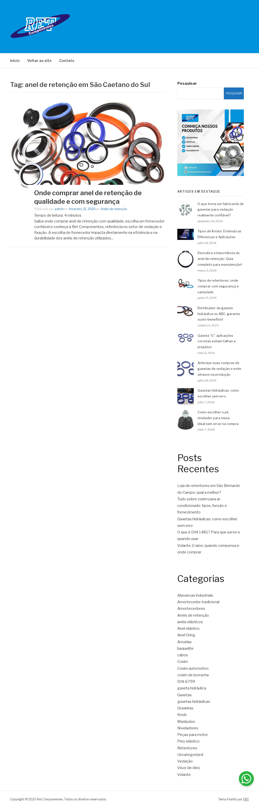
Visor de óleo (188, 768)
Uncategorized (190, 754)
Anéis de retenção (114, 209)
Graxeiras (185, 708)
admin (59, 209)
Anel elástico (188, 628)
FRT (246, 799)
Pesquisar (187, 83)
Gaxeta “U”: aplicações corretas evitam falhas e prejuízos (217, 341)
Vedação (185, 761)
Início (15, 60)
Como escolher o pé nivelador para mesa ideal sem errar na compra (218, 418)
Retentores (187, 748)
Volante (184, 774)
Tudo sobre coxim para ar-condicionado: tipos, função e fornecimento (202, 506)
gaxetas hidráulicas (193, 701)
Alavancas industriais (195, 595)
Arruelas (184, 642)
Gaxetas (184, 695)
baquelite (185, 648)
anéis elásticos (190, 622)
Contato (66, 60)
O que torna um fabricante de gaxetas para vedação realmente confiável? (221, 209)
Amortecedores (191, 608)
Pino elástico (188, 741)
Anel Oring (186, 635)
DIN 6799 (186, 681)
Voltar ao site (39, 60)
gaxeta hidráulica (191, 688)
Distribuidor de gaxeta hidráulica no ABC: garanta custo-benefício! (219, 314)
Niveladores (187, 728)
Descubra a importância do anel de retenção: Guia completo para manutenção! (220, 258)
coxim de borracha (193, 675)
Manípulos (186, 721)
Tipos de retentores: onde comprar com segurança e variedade (218, 286)
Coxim (182, 661)
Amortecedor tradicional (198, 602)
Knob (182, 714)
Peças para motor (192, 734)
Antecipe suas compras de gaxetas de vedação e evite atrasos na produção (219, 368)
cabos (182, 655)
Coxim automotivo (193, 668)
